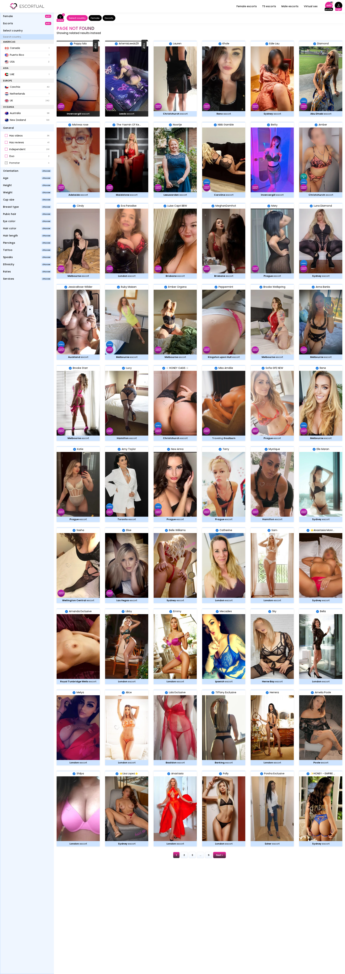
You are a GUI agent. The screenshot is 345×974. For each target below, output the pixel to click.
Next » (219, 855)
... (200, 855)
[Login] (338, 6)
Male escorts (289, 6)
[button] (27, 136)
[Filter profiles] (60, 18)
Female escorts (246, 6)
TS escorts (269, 6)
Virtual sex (311, 6)
